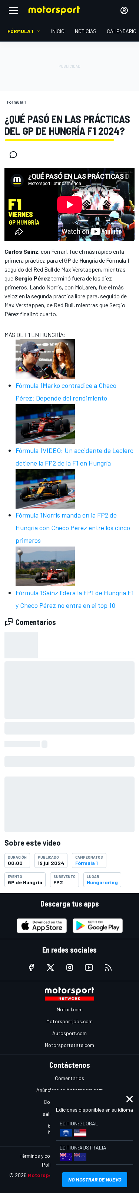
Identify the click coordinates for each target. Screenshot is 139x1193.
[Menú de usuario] (124, 10)
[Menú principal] (13, 10)
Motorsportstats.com (69, 1045)
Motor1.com (70, 1009)
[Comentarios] (15, 154)
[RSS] (108, 967)
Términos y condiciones (45, 1156)
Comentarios (69, 1078)
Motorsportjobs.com (69, 1021)
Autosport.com (69, 1033)
